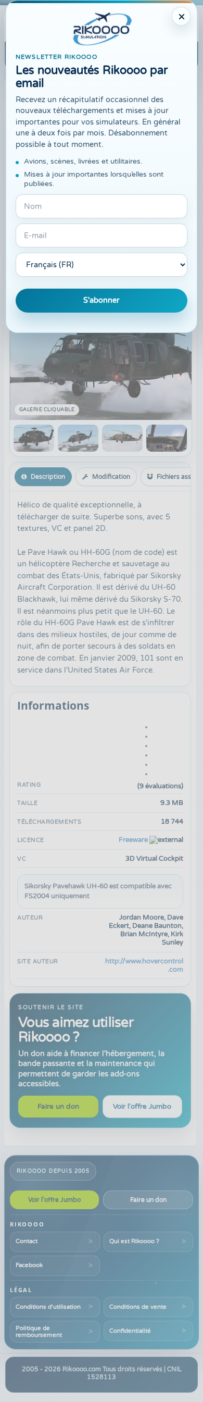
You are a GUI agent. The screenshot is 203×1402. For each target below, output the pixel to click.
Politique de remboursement (39, 1331)
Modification (111, 476)
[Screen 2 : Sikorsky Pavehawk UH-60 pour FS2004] (78, 438)
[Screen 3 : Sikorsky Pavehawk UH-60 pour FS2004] (122, 438)
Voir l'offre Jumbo (142, 1106)
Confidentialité (130, 1330)
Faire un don (58, 1106)
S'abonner (101, 300)
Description (48, 476)
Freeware (133, 840)
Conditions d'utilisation (48, 1306)
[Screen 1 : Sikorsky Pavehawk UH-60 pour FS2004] (34, 438)
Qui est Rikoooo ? (134, 1241)
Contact (26, 1241)
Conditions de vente (138, 1306)
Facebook (29, 1265)
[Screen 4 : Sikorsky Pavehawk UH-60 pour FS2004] (166, 438)
